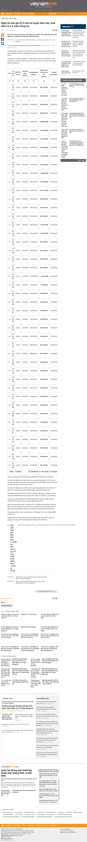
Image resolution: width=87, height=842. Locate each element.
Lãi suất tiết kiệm (40, 814)
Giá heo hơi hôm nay (50, 812)
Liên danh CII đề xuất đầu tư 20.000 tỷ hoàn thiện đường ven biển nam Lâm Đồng (46, 740)
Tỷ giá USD (69, 812)
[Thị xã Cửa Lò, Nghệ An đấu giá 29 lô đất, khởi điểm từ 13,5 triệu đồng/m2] (50, 637)
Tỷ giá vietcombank (8, 814)
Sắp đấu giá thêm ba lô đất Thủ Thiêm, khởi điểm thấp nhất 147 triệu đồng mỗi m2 (20, 671)
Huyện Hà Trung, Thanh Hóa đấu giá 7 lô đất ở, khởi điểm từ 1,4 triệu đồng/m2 (35, 40)
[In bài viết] (53, 30)
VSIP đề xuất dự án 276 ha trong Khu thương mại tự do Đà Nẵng (48, 795)
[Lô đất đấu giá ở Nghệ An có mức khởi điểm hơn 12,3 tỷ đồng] (50, 617)
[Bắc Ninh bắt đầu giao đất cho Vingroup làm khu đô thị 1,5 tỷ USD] (48, 770)
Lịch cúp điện (18, 814)
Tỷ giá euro (61, 812)
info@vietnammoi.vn (9, 838)
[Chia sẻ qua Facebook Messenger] (2, 43)
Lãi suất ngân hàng (29, 814)
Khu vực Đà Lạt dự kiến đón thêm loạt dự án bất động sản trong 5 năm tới (47, 716)
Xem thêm (81, 160)
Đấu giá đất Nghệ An (7, 606)
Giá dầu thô (40, 812)
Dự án (24, 13)
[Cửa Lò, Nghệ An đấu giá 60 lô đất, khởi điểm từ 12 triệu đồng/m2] (10, 617)
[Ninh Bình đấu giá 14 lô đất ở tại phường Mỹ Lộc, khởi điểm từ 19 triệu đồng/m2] (36, 673)
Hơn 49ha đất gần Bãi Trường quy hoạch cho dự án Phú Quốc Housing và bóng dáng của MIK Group (76, 143)
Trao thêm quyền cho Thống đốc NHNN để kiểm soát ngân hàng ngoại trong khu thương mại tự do (47, 731)
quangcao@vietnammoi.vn (70, 832)
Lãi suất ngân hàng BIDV (27, 816)
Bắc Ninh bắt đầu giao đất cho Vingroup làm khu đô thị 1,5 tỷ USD (48, 775)
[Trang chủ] (2, 14)
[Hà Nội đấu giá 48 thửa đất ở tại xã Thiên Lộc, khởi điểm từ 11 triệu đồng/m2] (6, 662)
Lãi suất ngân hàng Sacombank (11, 816)
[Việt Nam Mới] (43, 5)
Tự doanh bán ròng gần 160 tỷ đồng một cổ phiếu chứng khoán (78, 63)
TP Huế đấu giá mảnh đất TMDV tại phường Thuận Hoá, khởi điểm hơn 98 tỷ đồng (47, 723)
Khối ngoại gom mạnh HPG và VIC (78, 71)
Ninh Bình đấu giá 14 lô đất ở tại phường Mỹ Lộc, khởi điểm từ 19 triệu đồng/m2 (50, 671)
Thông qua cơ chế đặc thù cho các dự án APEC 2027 (16, 724)
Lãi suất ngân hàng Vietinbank (44, 816)
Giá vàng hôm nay (8, 812)
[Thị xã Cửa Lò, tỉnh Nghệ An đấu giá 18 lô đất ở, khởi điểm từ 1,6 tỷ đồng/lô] (10, 637)
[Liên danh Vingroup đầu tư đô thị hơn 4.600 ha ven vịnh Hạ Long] (64, 89)
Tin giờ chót (8, 698)
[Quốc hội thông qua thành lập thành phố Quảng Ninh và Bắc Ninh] (7, 717)
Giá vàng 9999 (18, 812)
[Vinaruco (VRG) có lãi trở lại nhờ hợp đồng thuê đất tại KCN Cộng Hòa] (64, 104)
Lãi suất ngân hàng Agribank (64, 814)
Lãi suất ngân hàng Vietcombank (63, 816)
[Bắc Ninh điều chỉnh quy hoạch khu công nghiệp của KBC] (64, 134)
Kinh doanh (52, 13)
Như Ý (2, 30)
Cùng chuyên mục (9, 656)
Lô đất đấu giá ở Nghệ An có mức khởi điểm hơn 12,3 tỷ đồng (50, 629)
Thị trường (17, 13)
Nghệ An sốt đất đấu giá (28, 627)
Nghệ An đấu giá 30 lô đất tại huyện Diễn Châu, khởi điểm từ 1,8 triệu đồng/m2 (30, 582)
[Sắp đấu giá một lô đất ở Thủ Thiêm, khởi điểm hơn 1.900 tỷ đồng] (36, 684)
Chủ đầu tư (31, 13)
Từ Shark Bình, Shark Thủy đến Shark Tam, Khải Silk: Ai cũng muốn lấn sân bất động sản (77, 115)
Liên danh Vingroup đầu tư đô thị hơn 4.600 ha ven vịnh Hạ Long (76, 85)
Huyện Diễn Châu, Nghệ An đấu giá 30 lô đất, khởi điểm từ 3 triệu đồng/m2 (31, 577)
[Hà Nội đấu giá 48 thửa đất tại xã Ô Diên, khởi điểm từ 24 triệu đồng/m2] (18, 702)
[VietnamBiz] (67, 26)
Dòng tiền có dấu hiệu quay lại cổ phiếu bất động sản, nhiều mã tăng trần (78, 44)
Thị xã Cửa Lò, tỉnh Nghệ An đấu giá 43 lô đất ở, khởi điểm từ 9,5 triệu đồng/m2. (30, 648)
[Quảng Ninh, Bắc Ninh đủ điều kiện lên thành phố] (6, 793)
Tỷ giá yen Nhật (77, 812)
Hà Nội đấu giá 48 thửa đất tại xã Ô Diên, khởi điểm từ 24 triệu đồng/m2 (17, 707)
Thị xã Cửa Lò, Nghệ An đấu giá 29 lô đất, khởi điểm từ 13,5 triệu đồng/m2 (49, 648)
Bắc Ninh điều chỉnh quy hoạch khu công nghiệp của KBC (77, 131)
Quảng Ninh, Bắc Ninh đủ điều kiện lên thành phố (23, 791)
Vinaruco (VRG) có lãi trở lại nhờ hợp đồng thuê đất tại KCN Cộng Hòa (77, 100)
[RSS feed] (11, 10)
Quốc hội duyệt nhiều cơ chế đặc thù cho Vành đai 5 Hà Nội (48, 790)
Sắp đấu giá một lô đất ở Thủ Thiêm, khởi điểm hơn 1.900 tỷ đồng (50, 682)
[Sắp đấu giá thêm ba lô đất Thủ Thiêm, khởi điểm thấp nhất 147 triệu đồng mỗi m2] (6, 673)
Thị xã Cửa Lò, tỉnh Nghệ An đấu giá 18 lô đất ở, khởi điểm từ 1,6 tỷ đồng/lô (10, 648)
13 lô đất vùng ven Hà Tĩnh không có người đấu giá (20, 682)
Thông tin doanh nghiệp (72, 80)
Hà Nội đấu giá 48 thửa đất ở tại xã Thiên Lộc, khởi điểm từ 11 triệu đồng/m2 (19, 661)
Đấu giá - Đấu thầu (41, 13)
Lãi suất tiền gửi (51, 814)
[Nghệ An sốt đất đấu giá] (29, 614)
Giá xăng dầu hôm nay (29, 812)
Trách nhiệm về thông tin (7, 840)
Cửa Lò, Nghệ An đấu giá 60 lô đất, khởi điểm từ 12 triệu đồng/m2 (9, 629)
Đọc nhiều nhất (43, 698)
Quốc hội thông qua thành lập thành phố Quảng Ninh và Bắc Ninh (24, 716)
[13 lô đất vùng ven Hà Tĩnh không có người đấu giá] (6, 684)
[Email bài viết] (55, 30)
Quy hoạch (8, 13)
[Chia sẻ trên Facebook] (2, 39)
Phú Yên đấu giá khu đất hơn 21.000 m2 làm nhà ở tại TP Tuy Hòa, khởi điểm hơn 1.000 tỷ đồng (13, 548)
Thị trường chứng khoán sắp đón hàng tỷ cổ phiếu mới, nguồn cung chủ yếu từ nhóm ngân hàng (78, 34)
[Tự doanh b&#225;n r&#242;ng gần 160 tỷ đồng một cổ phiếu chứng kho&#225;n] (66, 64)
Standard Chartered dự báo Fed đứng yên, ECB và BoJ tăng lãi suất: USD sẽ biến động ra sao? (78, 54)
